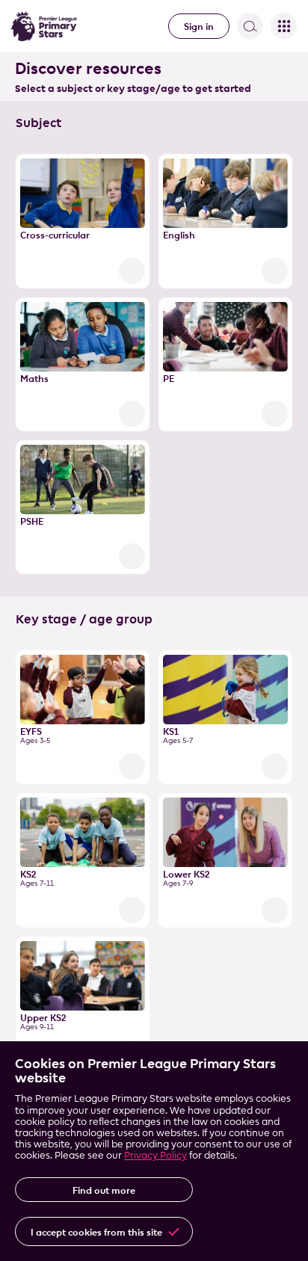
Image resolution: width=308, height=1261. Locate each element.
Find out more (104, 1190)
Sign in (199, 26)
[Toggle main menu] (284, 26)
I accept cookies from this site (96, 1232)
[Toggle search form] (250, 26)
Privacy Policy (155, 1155)
